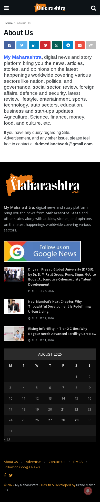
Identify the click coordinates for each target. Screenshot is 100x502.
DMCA (78, 461)
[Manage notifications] (88, 491)
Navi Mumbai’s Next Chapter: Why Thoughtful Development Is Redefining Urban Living (59, 306)
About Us (24, 23)
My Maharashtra (23, 57)
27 (50, 420)
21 (63, 409)
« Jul (7, 439)
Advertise (33, 461)
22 (76, 409)
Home (8, 23)
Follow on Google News (22, 467)
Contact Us (57, 461)
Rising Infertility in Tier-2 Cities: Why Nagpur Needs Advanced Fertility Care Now (62, 331)
